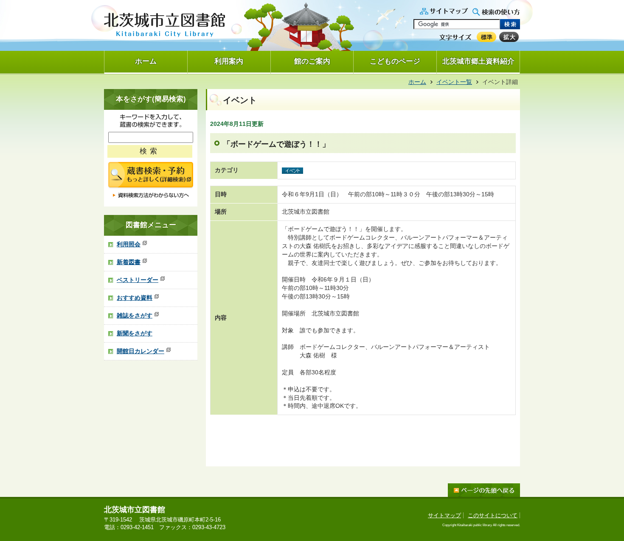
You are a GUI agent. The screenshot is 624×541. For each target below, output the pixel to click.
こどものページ (395, 61)
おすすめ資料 (134, 297)
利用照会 (129, 244)
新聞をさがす (134, 333)
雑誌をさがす (134, 315)
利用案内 (228, 61)
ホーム (146, 61)
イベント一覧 (454, 81)
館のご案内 (312, 61)
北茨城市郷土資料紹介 (478, 61)
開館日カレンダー (140, 351)
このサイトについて (492, 515)
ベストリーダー (137, 279)
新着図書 (129, 262)
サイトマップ (444, 515)
